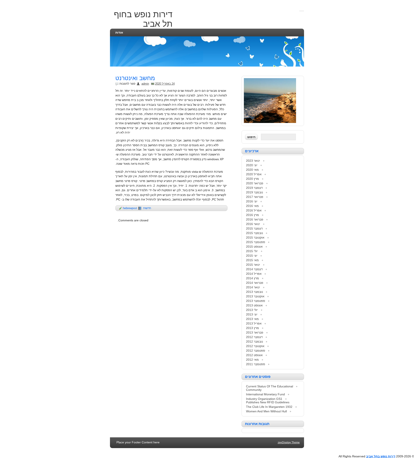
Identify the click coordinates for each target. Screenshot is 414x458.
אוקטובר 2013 (255, 296)
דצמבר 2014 (254, 269)
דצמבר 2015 (254, 228)
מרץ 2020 (252, 178)
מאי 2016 (252, 206)
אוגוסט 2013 (254, 305)
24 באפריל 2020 (165, 83)
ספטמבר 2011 (255, 364)
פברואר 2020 (254, 183)
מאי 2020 (252, 169)
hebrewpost (130, 208)
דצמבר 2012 (254, 337)
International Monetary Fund (265, 394)
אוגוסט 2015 (254, 246)
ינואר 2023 (253, 160)
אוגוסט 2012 (254, 355)
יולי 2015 (252, 251)
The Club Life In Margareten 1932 (269, 406)
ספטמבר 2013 (255, 301)
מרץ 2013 (252, 328)
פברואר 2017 (254, 197)
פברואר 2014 (254, 282)
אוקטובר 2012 (255, 346)
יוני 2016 (251, 201)
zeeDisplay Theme (289, 442)
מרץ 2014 (252, 278)
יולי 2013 (252, 310)
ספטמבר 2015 (255, 242)
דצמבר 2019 (254, 187)
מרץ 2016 (252, 215)
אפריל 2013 (254, 323)
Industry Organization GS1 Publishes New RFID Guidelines (267, 400)
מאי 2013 (252, 319)
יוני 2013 (251, 314)
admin (145, 83)
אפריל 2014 (254, 273)
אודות (119, 32)
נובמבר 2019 (254, 192)
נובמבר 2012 (254, 341)
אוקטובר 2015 (255, 237)
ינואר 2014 (253, 287)
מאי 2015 (252, 260)
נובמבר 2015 (254, 233)
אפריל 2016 (254, 210)
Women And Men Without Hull (266, 411)
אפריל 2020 (254, 174)
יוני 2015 (251, 255)
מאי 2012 (252, 359)
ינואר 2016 (253, 224)
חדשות (147, 208)
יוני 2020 (251, 165)
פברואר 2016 (254, 219)
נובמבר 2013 (254, 291)
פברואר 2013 (254, 332)
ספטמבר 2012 (255, 350)
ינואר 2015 (253, 264)
